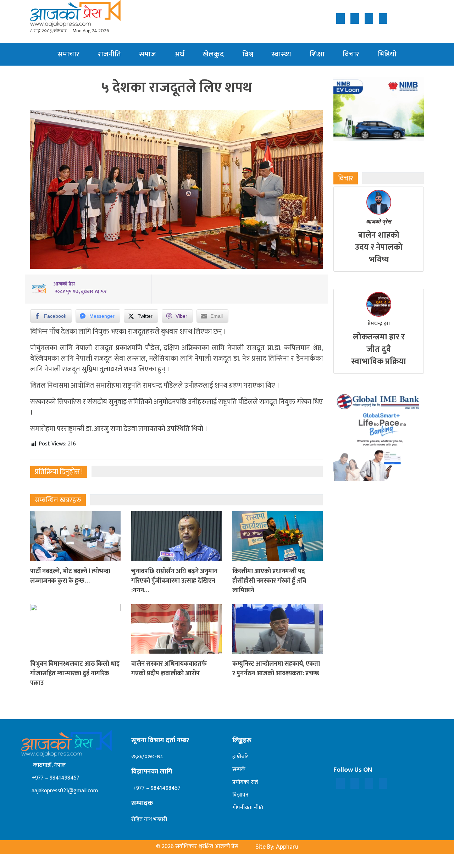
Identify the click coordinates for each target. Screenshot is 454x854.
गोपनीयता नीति (247, 808)
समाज (147, 54)
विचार (351, 54)
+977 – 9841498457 (54, 778)
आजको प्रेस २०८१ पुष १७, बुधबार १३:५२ (80, 287)
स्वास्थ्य (281, 54)
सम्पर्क (238, 769)
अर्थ (179, 54)
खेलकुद (213, 54)
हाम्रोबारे (240, 756)
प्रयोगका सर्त (245, 782)
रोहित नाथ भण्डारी (149, 819)
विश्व (247, 54)
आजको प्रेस (378, 221)
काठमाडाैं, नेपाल (48, 765)
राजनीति (109, 54)
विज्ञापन (240, 795)
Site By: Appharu (276, 847)
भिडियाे (387, 54)
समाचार (68, 54)
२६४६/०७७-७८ (147, 756)
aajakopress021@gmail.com (64, 790)
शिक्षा (317, 54)
